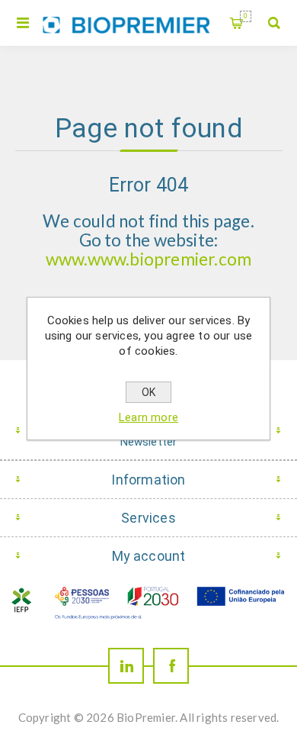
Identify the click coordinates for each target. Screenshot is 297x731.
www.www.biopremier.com (148, 259)
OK (148, 392)
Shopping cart (246, 16)
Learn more (148, 417)
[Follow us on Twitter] (126, 666)
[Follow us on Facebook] (171, 666)
